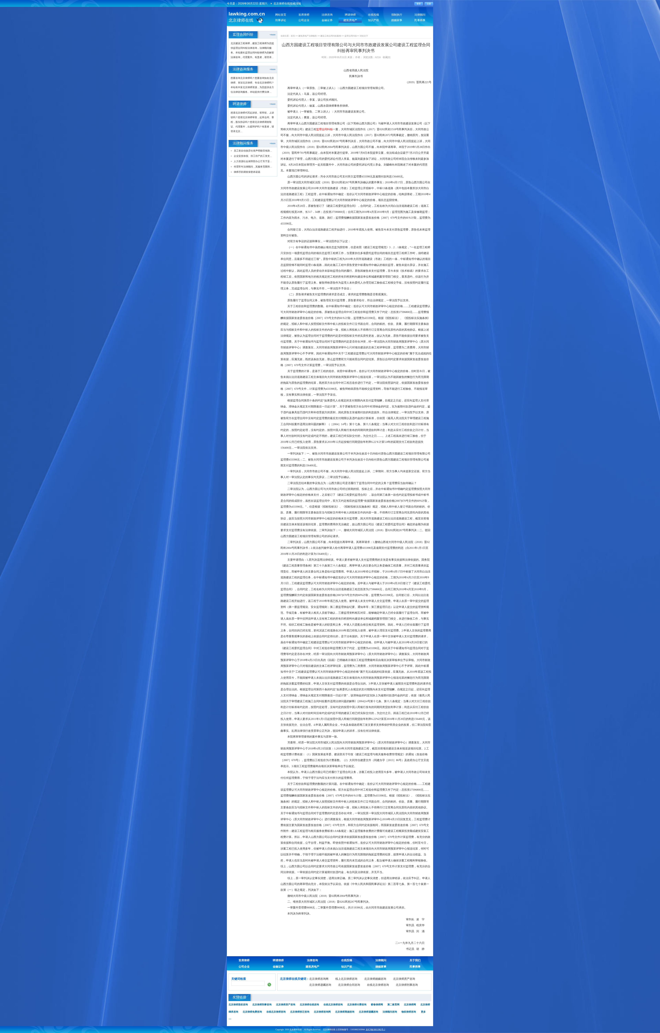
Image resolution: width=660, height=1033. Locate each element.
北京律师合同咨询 (349, 984)
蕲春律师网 (377, 1004)
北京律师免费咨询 (252, 1011)
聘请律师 (350, 14)
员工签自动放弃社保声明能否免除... (253, 150)
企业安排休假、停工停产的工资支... (253, 156)
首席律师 (303, 14)
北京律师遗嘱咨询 (320, 984)
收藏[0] (386, 57)
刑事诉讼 (280, 20)
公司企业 (303, 20)
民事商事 (419, 20)
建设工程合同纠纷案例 (330, 36)
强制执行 (396, 14)
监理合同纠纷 (350, 36)
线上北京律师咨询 (346, 978)
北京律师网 (410, 1004)
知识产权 (373, 20)
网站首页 (280, 14)
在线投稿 (373, 14)
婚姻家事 (396, 20)
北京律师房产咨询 (404, 978)
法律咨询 (327, 14)
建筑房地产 (350, 20)
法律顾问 (419, 14)
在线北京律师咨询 (378, 984)
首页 (293, 36)
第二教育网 (393, 1004)
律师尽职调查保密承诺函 (247, 172)
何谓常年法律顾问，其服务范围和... (253, 166)
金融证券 (327, 20)
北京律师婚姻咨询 (375, 978)
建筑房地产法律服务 (307, 36)
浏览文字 (364, 36)
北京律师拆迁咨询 (299, 1011)
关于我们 (415, 960)
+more (273, 34)
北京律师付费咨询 (356, 1004)
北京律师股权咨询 (238, 1004)
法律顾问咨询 (390, 1011)
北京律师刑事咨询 (407, 984)
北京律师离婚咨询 (344, 1011)
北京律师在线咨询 (309, 1004)
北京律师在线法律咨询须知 (289, 3)
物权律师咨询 (409, 1011)
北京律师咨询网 (318, 978)
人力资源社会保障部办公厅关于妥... (253, 161)
